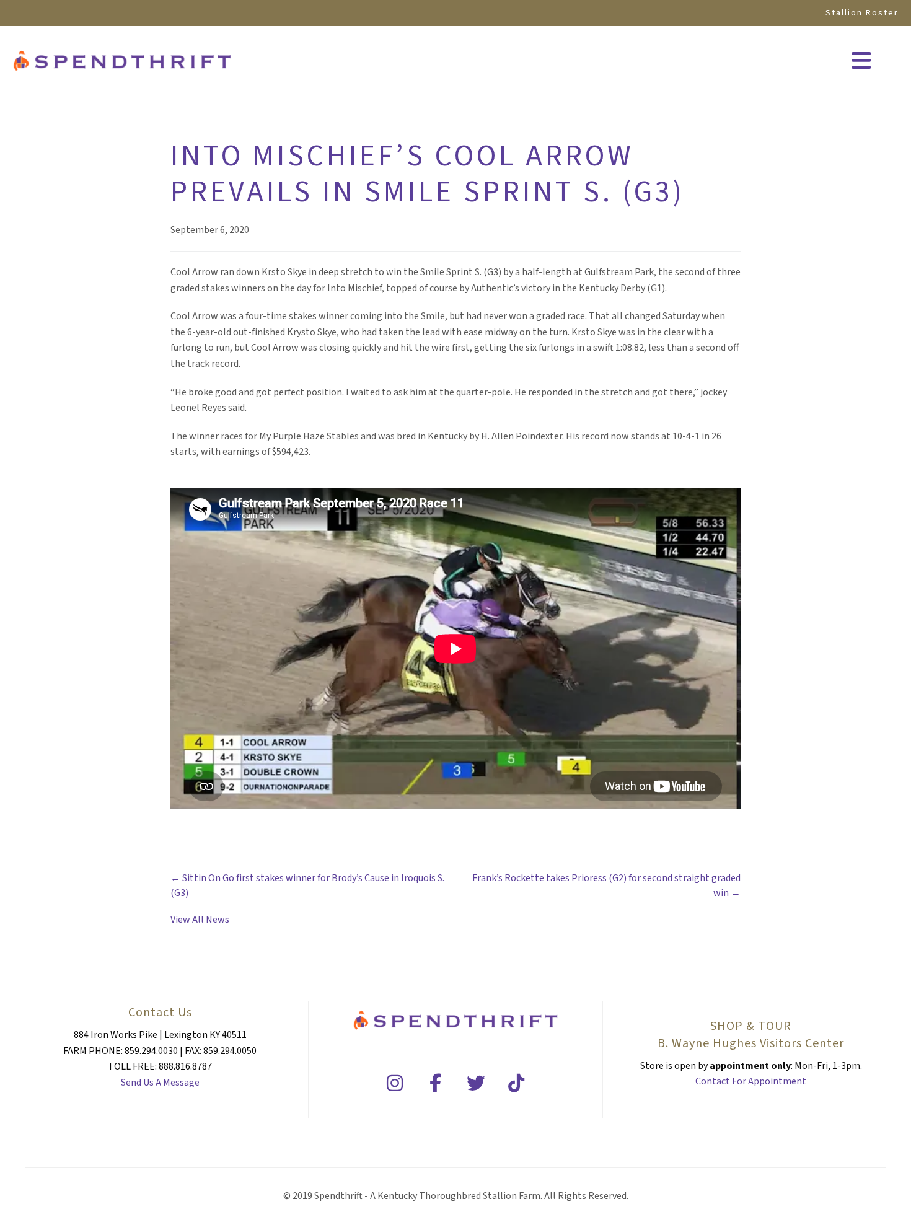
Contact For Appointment (750, 1081)
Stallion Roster (862, 13)
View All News (199, 919)
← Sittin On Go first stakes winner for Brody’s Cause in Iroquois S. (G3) (307, 885)
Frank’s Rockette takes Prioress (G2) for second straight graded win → (606, 885)
